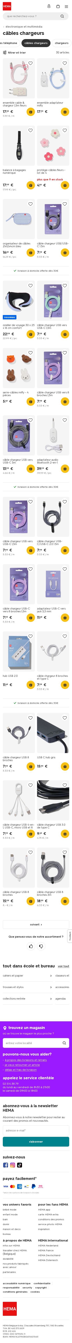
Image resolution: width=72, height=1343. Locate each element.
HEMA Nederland (48, 1245)
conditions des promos (51, 1219)
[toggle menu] (66, 6)
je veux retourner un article (22, 1065)
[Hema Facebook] (5, 1165)
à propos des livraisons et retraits (26, 1060)
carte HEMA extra (48, 1214)
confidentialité (42, 1283)
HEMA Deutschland (49, 1255)
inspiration (44, 1229)
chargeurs (62, 43)
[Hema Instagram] (12, 1165)
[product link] (19, 78)
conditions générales (15, 1291)
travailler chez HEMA (15, 1250)
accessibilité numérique (17, 1283)
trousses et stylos (13, 987)
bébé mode (9, 1209)
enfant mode (10, 1214)
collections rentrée (14, 998)
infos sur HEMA (11, 1245)
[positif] (31, 946)
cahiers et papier (13, 975)
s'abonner (36, 1141)
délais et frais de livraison (21, 1069)
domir (6, 1224)
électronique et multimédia (24, 26)
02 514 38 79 (11, 1083)
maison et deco (12, 1229)
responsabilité (11, 1287)
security (27, 1287)
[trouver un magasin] (64, 1043)
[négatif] (41, 946)
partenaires (9, 1272)
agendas (60, 998)
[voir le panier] (58, 6)
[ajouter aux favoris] (30, 63)
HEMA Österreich (48, 1260)
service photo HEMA (50, 1224)
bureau (7, 1234)
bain (5, 1219)
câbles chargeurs (36, 43)
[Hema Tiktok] (19, 1165)
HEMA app (44, 1209)
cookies (35, 1291)
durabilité (8, 1258)
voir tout (63, 966)
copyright (41, 1287)
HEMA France (46, 1250)
